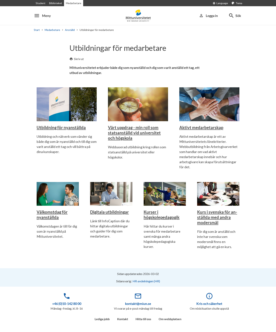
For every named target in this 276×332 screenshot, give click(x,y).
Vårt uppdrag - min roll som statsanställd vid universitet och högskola (134, 133)
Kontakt (122, 319)
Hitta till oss (143, 319)
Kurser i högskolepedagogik (161, 214)
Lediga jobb (102, 319)
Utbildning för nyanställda (61, 127)
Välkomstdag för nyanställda (52, 214)
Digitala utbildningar (109, 212)
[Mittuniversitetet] (138, 15)
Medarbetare (73, 3)
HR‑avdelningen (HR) (146, 281)
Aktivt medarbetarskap (201, 127)
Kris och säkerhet (209, 304)
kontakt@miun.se (138, 304)
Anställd (70, 29)
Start (37, 29)
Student (40, 3)
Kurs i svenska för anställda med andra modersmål (217, 217)
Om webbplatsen (170, 319)
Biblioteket (55, 3)
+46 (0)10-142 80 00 (66, 304)
